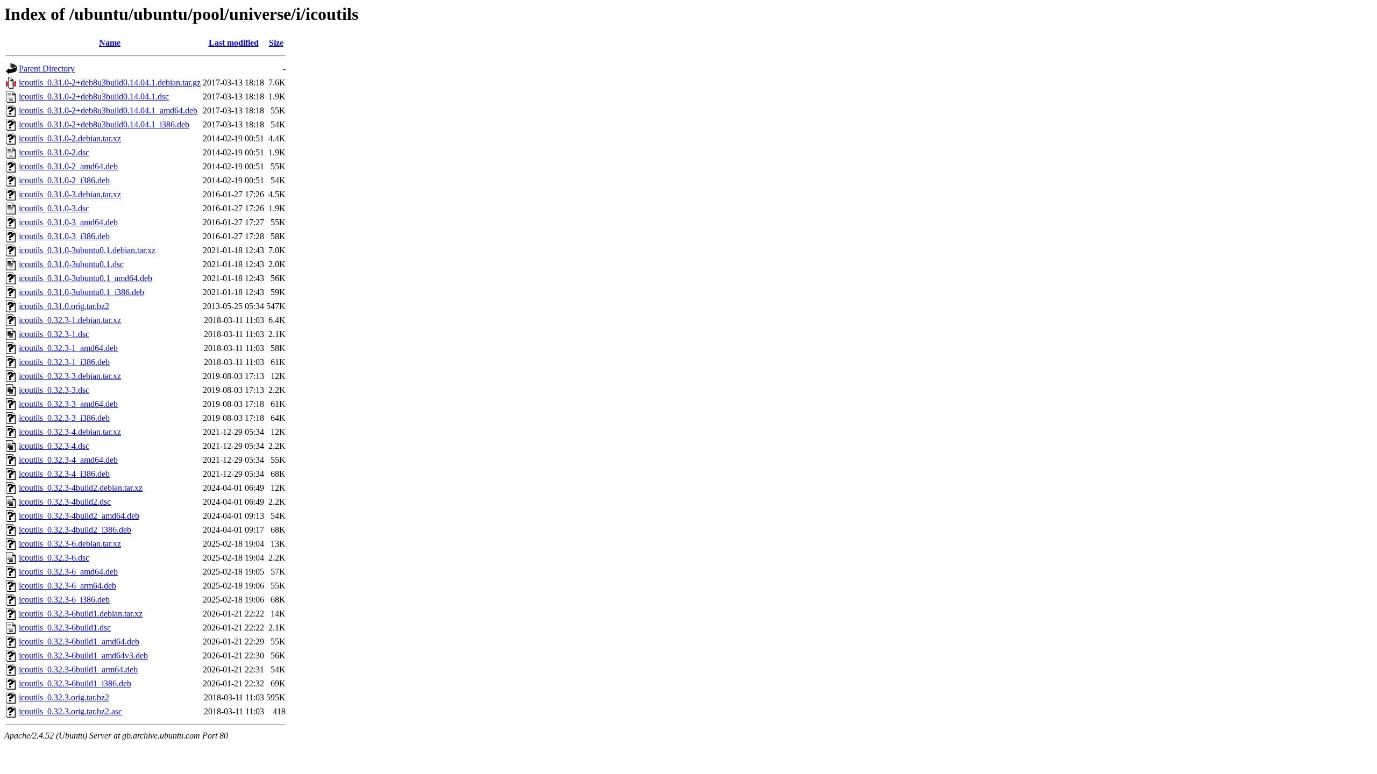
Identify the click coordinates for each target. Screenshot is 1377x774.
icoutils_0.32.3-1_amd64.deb (68, 348)
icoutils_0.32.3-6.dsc (54, 557)
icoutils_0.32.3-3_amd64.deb (68, 403)
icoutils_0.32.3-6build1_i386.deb (75, 683)
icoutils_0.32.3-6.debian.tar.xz (70, 543)
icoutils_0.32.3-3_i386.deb (64, 417)
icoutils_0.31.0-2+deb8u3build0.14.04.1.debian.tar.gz (110, 82)
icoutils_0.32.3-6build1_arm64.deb (78, 669)
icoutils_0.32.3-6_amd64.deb (68, 571)
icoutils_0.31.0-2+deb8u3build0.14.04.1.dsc (94, 96)
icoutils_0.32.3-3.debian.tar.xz (70, 376)
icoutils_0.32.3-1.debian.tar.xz (70, 320)
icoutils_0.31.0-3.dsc (54, 208)
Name (109, 42)
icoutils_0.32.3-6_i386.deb (64, 599)
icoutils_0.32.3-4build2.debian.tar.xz (81, 487)
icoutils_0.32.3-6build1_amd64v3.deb (83, 655)
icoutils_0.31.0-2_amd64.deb (68, 166)
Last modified (234, 42)
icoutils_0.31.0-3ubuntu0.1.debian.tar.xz (87, 250)
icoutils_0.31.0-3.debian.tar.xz (70, 194)
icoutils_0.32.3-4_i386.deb (64, 473)
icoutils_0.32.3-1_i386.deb (64, 362)
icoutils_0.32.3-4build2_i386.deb (75, 529)
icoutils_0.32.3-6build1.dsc (65, 627)
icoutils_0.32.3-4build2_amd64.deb (79, 515)
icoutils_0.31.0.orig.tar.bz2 (64, 306)
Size (276, 42)
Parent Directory (47, 68)
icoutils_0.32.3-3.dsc (54, 390)
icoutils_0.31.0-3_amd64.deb (68, 222)
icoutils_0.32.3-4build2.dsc (65, 501)
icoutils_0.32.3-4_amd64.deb (68, 459)
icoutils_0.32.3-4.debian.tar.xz (70, 431)
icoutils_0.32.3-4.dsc (54, 445)
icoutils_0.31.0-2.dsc (54, 152)
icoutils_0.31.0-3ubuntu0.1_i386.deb (81, 292)
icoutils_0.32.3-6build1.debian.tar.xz (81, 613)
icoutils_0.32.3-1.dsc (54, 334)
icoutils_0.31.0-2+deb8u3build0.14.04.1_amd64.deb (108, 110)
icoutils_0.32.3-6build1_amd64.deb (79, 641)
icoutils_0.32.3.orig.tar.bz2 (64, 697)
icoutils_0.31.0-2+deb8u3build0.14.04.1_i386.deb (104, 124)
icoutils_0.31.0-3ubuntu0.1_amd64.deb (85, 278)
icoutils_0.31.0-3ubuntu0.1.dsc (71, 264)
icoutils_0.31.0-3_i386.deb (64, 236)
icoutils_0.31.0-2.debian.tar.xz (70, 138)
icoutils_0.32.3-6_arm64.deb (67, 585)
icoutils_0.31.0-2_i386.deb (64, 180)
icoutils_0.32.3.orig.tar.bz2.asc (70, 711)
